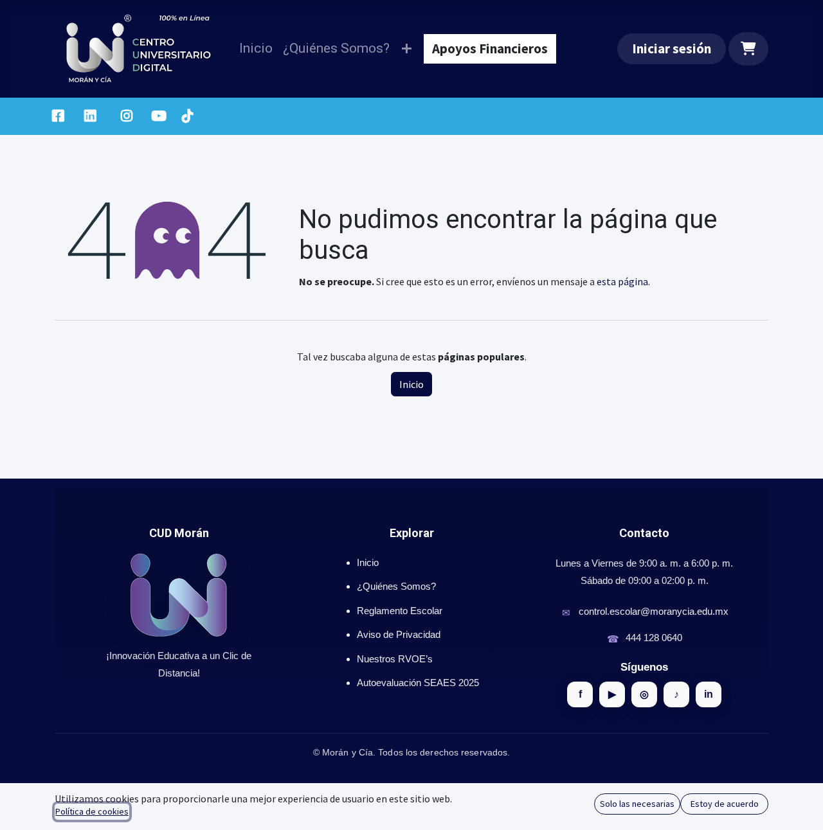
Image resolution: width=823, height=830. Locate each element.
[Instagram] (127, 116)
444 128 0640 (654, 637)
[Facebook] (58, 116)
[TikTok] (187, 116)
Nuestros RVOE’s (395, 658)
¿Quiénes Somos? (396, 586)
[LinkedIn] (90, 116)
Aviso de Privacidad (398, 634)
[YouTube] (159, 116)
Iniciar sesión (671, 48)
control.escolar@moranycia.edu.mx (653, 611)
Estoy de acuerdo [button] (725, 803)
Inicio (411, 384)
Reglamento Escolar (399, 610)
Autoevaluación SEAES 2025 (418, 682)
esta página (622, 281)
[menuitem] (256, 48)
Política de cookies (92, 811)
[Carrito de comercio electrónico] (748, 49)
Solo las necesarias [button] (637, 803)
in (708, 694)
